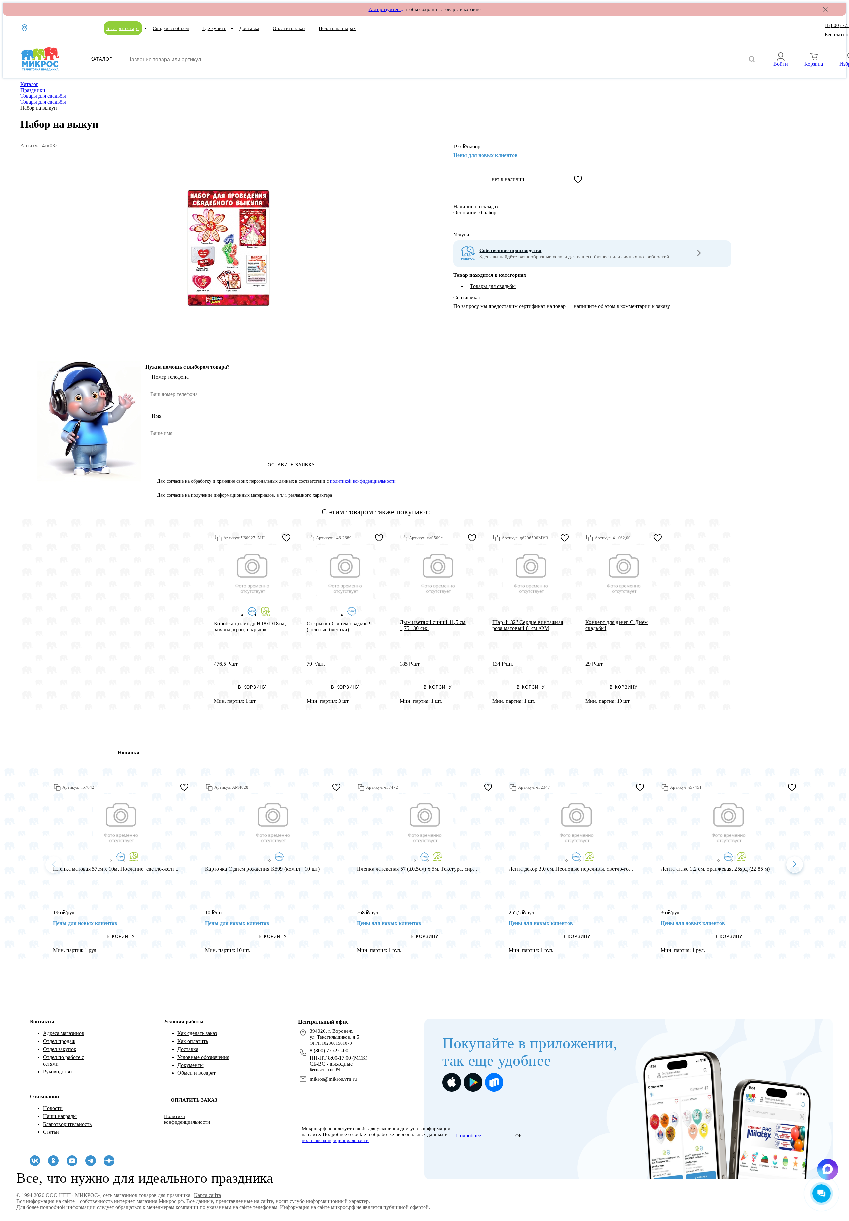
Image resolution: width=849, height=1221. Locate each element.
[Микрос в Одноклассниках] (53, 1160)
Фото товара (252, 573)
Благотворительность (67, 1124)
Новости (53, 1108)
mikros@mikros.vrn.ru (333, 1079)
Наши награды (60, 1116)
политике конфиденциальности (335, 1140)
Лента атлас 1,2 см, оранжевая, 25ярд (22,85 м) (715, 869)
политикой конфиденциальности (363, 481)
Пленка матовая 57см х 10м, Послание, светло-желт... (115, 869)
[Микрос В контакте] (35, 1160)
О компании (44, 1096)
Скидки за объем (171, 28)
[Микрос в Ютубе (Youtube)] (72, 1160)
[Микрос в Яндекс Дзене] (109, 1160)
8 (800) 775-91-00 (329, 1050)
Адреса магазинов (63, 1033)
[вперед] (794, 864)
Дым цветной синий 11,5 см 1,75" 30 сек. (433, 625)
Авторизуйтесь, (386, 9)
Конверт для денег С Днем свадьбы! (616, 625)
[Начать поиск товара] (752, 59)
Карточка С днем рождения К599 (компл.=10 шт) (262, 869)
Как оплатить (192, 1041)
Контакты (42, 1021)
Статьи (51, 1132)
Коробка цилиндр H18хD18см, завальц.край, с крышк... (250, 626)
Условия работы (184, 1021)
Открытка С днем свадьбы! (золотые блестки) (338, 626)
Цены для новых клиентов (485, 155)
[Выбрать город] (25, 28)
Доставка (249, 28)
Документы (190, 1065)
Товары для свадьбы (493, 286)
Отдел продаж (59, 1041)
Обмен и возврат (196, 1073)
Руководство (57, 1071)
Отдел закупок (59, 1049)
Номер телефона (170, 377)
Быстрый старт (122, 28)
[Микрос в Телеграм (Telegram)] (90, 1160)
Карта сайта (207, 1195)
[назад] (53, 864)
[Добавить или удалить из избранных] (578, 179)
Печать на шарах (337, 28)
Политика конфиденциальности (187, 1119)
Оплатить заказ (289, 28)
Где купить (214, 28)
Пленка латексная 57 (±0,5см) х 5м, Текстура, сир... (417, 869)
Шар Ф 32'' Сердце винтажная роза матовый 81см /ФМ (527, 625)
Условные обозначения (203, 1057)
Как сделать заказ (197, 1033)
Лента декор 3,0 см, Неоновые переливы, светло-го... (571, 869)
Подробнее (468, 1135)
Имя (156, 416)
